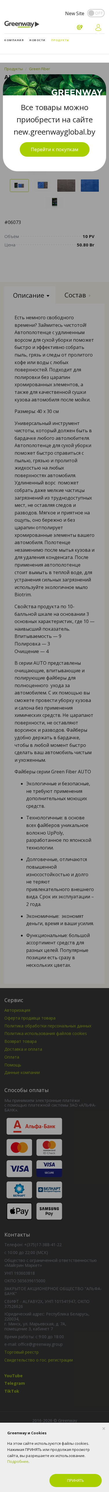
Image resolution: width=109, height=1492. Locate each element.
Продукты (60, 40)
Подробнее (17, 1461)
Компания (14, 40)
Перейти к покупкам (54, 149)
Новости (37, 40)
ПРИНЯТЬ (75, 1480)
